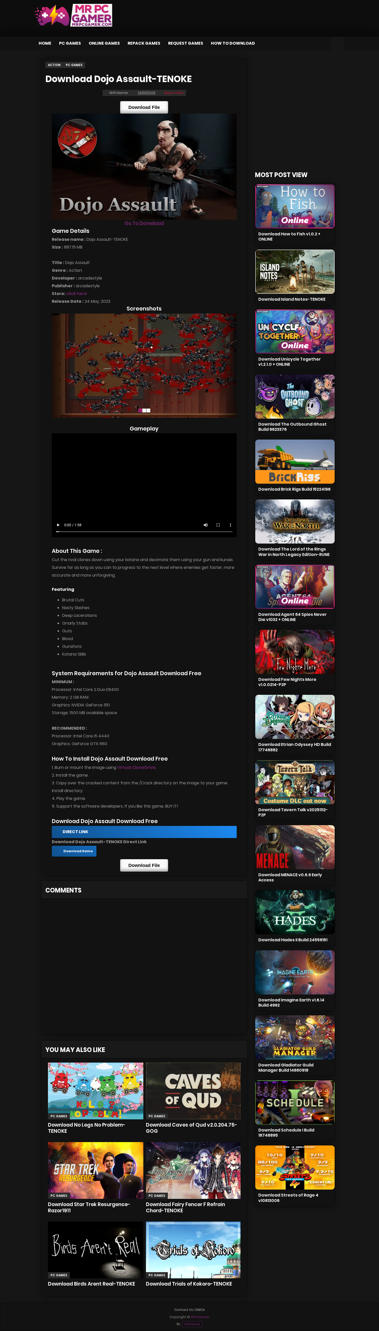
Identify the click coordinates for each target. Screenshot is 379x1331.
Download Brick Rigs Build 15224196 (294, 489)
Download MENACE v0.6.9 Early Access (290, 877)
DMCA (200, 1310)
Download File (144, 107)
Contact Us (183, 1310)
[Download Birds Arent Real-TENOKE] (95, 1250)
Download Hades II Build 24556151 (292, 940)
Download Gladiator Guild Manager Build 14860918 (286, 1067)
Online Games (104, 43)
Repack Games (144, 43)
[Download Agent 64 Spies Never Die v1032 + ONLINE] (295, 587)
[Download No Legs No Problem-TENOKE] (95, 1091)
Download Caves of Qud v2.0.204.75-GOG (191, 1128)
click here (77, 294)
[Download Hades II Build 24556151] (295, 912)
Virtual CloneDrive (136, 767)
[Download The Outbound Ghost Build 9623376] (295, 396)
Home (45, 43)
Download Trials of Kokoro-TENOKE (189, 1283)
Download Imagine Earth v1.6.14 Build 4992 (291, 1002)
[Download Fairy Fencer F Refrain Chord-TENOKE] (193, 1170)
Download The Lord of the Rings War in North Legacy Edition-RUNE (293, 551)
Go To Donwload (144, 223)
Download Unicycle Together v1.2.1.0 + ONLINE (289, 361)
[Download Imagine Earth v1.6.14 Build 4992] (295, 972)
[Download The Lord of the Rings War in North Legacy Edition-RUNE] (295, 521)
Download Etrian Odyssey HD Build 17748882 (294, 747)
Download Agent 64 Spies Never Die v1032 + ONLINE (292, 617)
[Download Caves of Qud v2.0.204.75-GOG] (193, 1091)
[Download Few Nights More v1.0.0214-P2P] (295, 652)
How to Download (233, 43)
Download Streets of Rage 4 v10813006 (288, 1197)
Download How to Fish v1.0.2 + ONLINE (289, 236)
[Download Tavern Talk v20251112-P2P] (295, 782)
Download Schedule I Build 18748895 (286, 1132)
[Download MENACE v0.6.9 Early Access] (295, 847)
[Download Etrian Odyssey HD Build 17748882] (295, 717)
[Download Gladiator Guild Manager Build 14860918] (295, 1037)
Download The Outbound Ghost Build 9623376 (292, 426)
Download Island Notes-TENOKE (291, 299)
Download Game (78, 851)
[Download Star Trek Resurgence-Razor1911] (95, 1170)
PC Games (70, 43)
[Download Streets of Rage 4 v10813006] (295, 1167)
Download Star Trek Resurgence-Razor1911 (89, 1207)
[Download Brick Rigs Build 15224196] (295, 462)
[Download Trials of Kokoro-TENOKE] (193, 1250)
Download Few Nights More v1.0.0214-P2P (287, 682)
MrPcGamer (192, 1324)
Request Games (185, 43)
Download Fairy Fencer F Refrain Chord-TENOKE (185, 1207)
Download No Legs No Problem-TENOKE (86, 1128)
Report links (173, 93)
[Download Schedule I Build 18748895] (295, 1102)
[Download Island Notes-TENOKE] (295, 272)
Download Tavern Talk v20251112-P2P (293, 812)
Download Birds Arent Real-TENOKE (91, 1283)
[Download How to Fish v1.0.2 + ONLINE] (295, 206)
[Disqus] (144, 968)
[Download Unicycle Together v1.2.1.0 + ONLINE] (295, 331)
